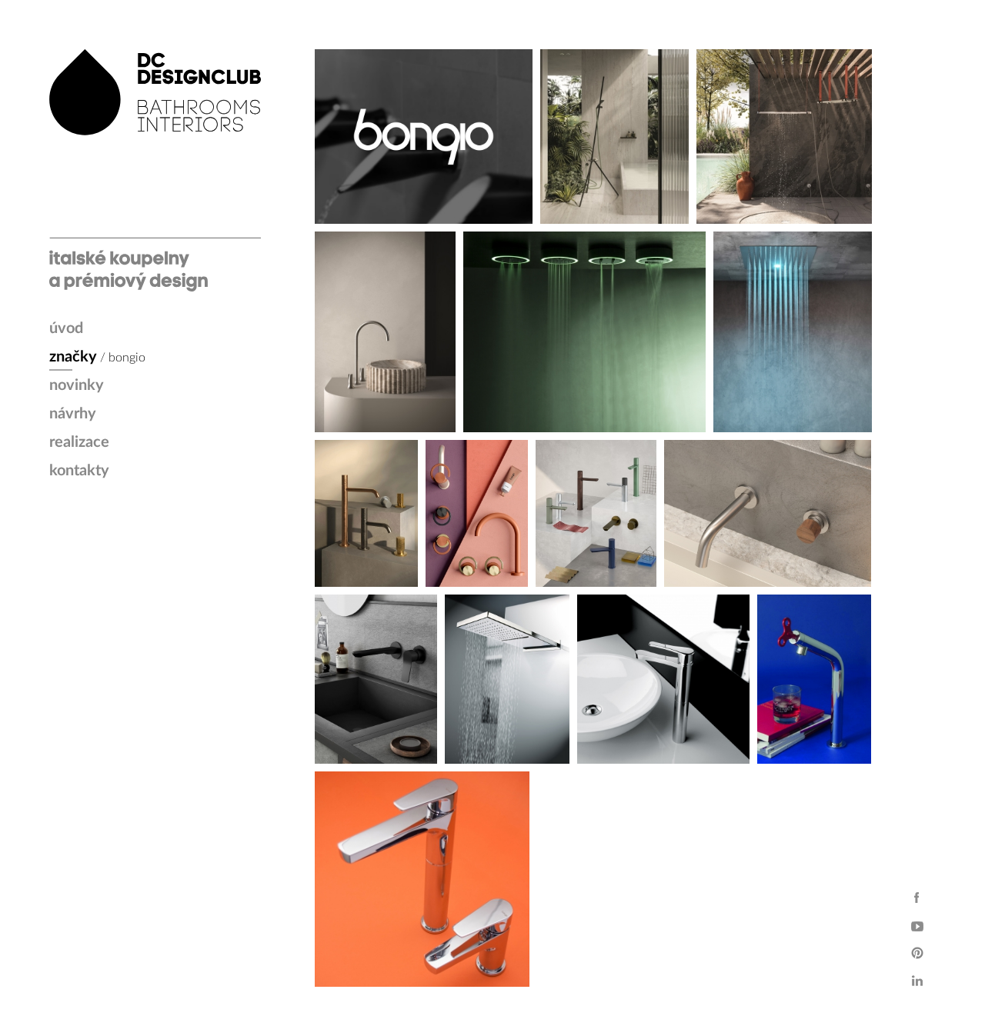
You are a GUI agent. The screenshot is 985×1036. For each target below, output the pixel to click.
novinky (76, 385)
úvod (66, 328)
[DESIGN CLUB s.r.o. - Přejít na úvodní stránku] (155, 170)
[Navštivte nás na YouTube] (917, 925)
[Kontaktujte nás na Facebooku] (917, 897)
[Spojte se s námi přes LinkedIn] (917, 980)
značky (73, 357)
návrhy (72, 413)
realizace (79, 442)
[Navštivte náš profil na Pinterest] (917, 953)
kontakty (79, 470)
